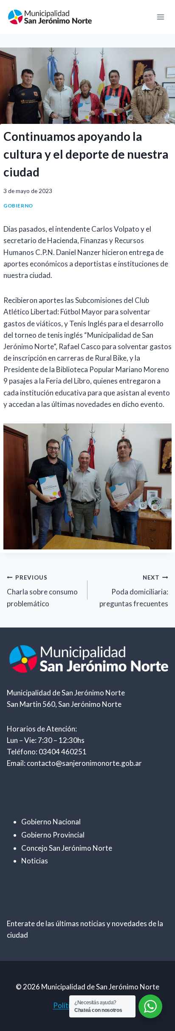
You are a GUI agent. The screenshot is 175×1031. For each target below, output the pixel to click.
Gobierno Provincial (53, 834)
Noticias (34, 860)
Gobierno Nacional (51, 821)
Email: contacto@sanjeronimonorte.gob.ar (74, 763)
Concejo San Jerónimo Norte (66, 847)
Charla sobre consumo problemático (42, 591)
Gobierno (18, 205)
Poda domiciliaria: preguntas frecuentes (133, 591)
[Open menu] (160, 16)
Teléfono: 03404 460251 (47, 751)
